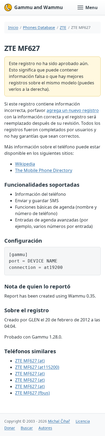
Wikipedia (25, 164)
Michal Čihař (59, 421)
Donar (9, 427)
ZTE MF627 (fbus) (32, 393)
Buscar (27, 427)
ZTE (63, 27)
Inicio (13, 27)
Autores (45, 427)
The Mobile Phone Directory (43, 170)
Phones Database (39, 27)
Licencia (83, 421)
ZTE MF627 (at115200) (37, 367)
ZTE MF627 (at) (30, 361)
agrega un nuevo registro (73, 110)
